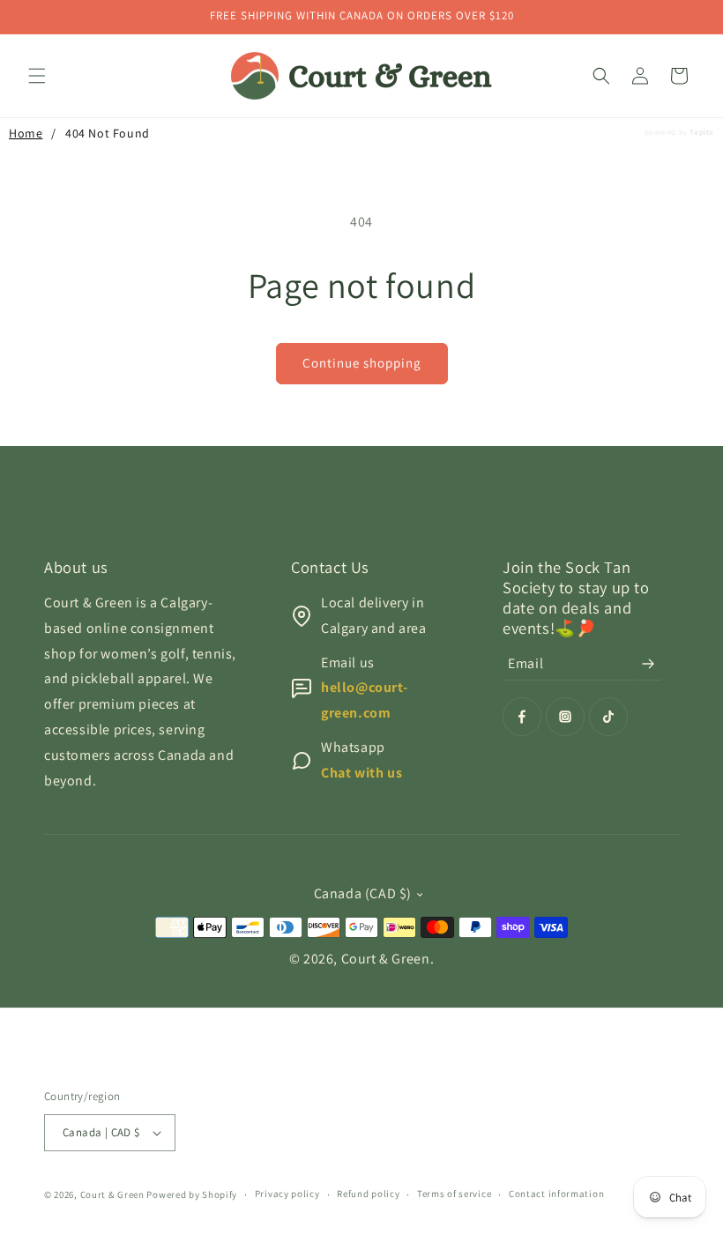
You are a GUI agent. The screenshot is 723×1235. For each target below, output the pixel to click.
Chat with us (361, 772)
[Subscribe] (648, 664)
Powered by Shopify (191, 1194)
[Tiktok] (608, 716)
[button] (37, 75)
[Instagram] (565, 716)
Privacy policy (287, 1193)
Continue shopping (361, 362)
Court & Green (385, 958)
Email (525, 663)
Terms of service (454, 1193)
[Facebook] (522, 716)
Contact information (556, 1193)
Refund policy (368, 1193)
